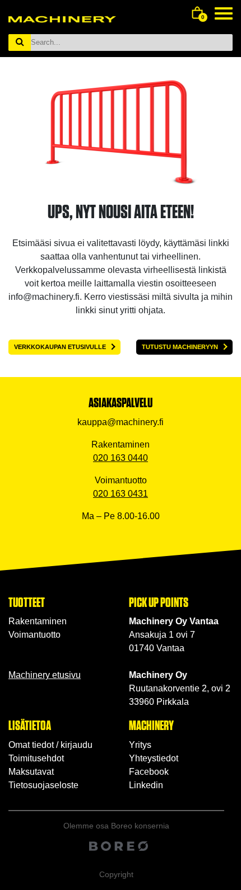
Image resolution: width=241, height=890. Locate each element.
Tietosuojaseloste (43, 785)
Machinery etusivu (44, 675)
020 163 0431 (120, 493)
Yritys (140, 745)
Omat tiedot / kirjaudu (50, 745)
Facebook (149, 771)
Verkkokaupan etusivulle (60, 346)
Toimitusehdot (36, 758)
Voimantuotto (34, 634)
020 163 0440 (120, 458)
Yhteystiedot (153, 758)
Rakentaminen (37, 621)
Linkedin (146, 785)
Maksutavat (31, 771)
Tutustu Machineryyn (180, 346)
